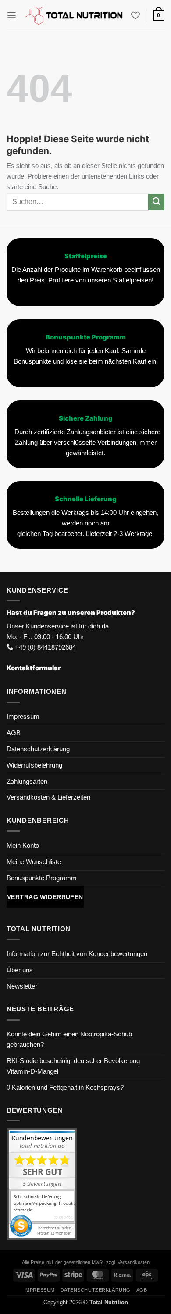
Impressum (23, 716)
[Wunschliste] (135, 15)
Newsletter (22, 986)
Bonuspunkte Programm (42, 878)
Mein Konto (23, 845)
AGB (14, 732)
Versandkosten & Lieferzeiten (48, 797)
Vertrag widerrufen (45, 896)
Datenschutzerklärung (38, 749)
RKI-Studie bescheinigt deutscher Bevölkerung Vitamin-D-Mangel (73, 1066)
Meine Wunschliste (34, 861)
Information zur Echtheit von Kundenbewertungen (77, 953)
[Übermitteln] (156, 202)
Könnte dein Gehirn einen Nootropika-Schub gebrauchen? (69, 1039)
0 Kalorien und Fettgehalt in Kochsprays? (65, 1087)
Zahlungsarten (27, 781)
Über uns (20, 970)
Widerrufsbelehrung (34, 765)
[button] (12, 15)
